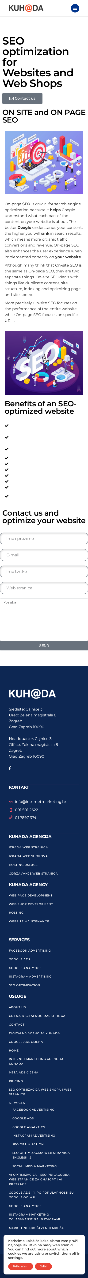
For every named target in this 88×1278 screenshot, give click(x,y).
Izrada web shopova (28, 856)
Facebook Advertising (30, 950)
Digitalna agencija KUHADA (34, 1033)
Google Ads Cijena (26, 1042)
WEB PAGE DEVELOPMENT (31, 895)
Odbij (43, 1266)
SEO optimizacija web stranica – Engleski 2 (42, 1155)
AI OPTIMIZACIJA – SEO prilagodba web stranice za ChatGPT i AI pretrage (39, 1179)
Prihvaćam (20, 1266)
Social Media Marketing (34, 1166)
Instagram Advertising (30, 976)
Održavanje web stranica (33, 873)
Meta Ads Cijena (24, 1072)
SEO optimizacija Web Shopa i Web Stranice (40, 1092)
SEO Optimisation (24, 985)
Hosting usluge (23, 865)
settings (15, 1258)
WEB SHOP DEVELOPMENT (31, 904)
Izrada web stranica (28, 847)
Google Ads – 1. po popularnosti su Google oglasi (41, 1195)
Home (14, 1050)
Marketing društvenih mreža (36, 1228)
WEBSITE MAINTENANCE (29, 921)
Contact (17, 1024)
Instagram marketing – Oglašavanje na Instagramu (35, 1217)
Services (17, 1103)
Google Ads (19, 959)
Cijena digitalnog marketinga (37, 1016)
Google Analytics (25, 968)
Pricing (16, 1081)
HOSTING (16, 912)
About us (17, 1007)
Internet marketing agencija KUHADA (36, 1061)
